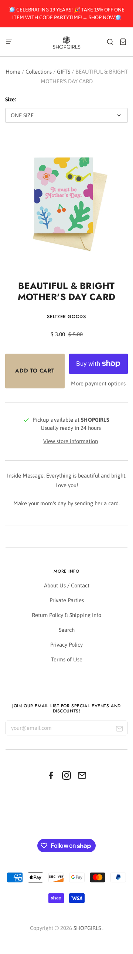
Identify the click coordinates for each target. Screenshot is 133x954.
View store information (70, 441)
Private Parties (67, 600)
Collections (38, 71)
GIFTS (63, 71)
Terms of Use (66, 659)
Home (13, 71)
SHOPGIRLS (87, 928)
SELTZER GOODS (66, 316)
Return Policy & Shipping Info (66, 615)
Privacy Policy (66, 644)
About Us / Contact (66, 585)
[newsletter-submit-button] (119, 729)
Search (67, 630)
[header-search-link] (110, 41)
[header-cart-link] (123, 41)
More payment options (98, 383)
